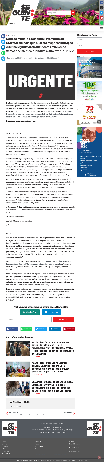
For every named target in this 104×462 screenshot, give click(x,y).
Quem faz (38, 449)
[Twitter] (101, 13)
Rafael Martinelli (74, 444)
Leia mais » (37, 357)
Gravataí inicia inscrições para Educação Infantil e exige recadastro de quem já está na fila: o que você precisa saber (52, 386)
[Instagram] (101, 7)
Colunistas (5, 451)
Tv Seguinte (6, 454)
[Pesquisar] (73, 12)
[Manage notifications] (99, 457)
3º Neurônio (6, 449)
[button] (3, 36)
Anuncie (38, 441)
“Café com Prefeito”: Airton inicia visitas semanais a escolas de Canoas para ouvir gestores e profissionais (50, 367)
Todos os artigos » (16, 406)
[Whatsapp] (101, 23)
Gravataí (5, 446)
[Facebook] (101, 2)
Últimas (4, 444)
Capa (4, 441)
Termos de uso (40, 444)
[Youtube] (101, 18)
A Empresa (39, 446)
